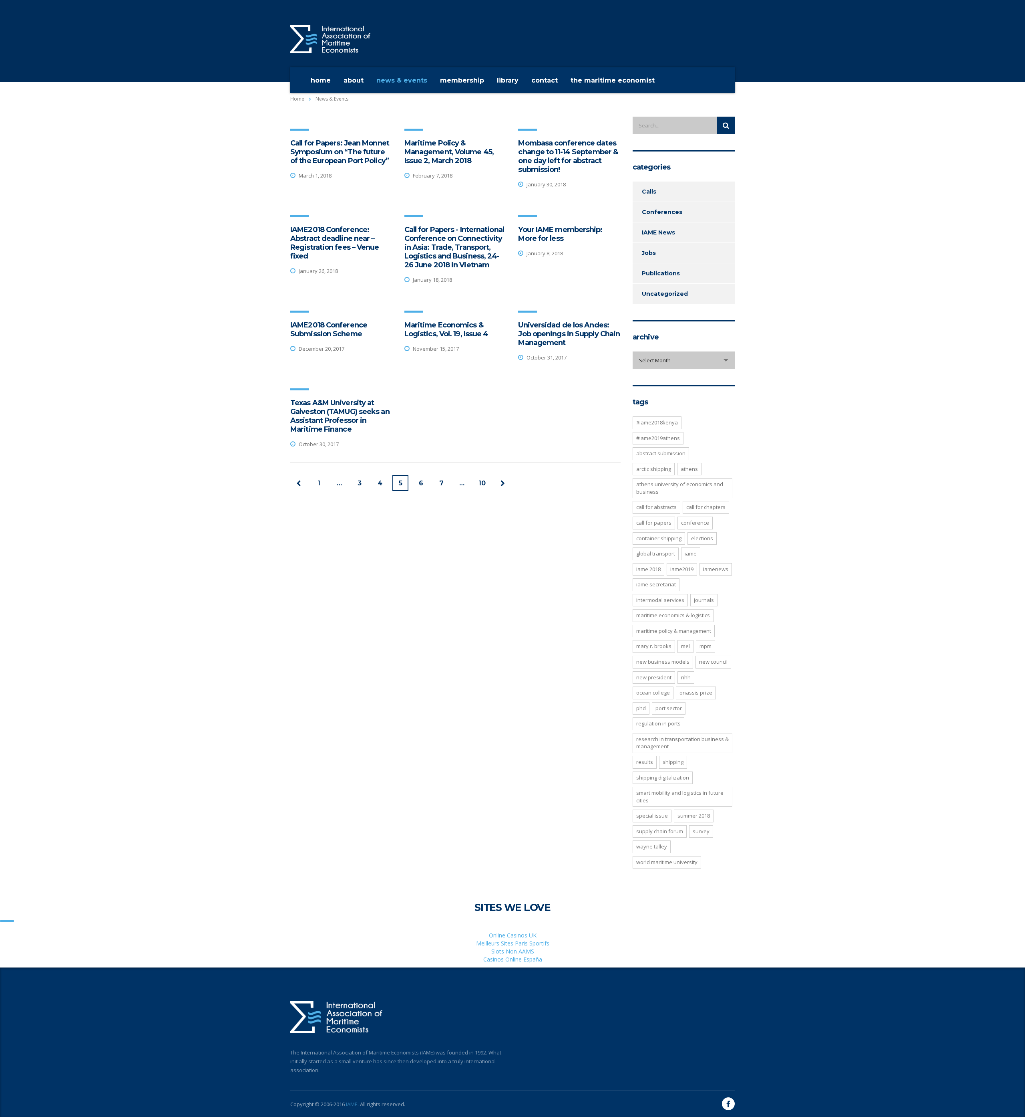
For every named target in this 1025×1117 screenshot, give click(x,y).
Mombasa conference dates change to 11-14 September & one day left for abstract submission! (568, 156)
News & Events (401, 80)
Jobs (649, 253)
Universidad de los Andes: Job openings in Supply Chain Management (569, 334)
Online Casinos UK (513, 935)
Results (644, 762)
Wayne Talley (651, 846)
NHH (686, 677)
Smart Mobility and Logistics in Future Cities (680, 796)
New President (653, 677)
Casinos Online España (512, 959)
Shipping (673, 762)
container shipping (658, 538)
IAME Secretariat (656, 584)
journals (704, 600)
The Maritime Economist (613, 80)
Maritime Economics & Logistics (673, 615)
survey (701, 831)
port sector (668, 708)
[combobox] (684, 360)
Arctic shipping (653, 469)
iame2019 (681, 569)
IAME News (658, 232)
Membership (462, 80)
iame (691, 553)
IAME (352, 1104)
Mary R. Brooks (653, 646)
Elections (702, 538)
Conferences (662, 212)
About (354, 80)
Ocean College (653, 692)
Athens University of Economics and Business (679, 488)
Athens (689, 469)
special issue (652, 815)
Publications (661, 273)
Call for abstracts (656, 507)
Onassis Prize (695, 692)
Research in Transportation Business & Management (682, 742)
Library (508, 80)
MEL (685, 646)
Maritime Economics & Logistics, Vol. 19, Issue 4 (446, 329)
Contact (544, 80)
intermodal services (660, 600)
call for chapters (706, 507)
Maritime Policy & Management (673, 630)
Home (321, 80)
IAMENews (715, 569)
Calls (649, 191)
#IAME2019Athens (658, 438)
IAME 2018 (648, 569)
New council (713, 661)
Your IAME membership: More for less (560, 234)
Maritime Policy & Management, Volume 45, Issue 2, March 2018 (449, 152)
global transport (655, 553)
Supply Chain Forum (659, 831)
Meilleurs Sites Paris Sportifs (512, 943)
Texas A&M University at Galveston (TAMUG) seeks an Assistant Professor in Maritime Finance (340, 416)
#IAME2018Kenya (657, 422)
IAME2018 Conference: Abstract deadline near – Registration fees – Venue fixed (334, 243)
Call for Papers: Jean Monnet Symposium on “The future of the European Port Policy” (339, 152)
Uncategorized (665, 293)
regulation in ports (658, 723)
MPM (705, 646)
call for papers (653, 522)
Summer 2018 (693, 815)
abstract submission (660, 453)
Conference (695, 522)
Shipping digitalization (662, 777)
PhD (641, 708)
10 (482, 483)
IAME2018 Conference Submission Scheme (328, 329)
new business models (662, 661)
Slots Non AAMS (512, 951)
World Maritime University (666, 862)
